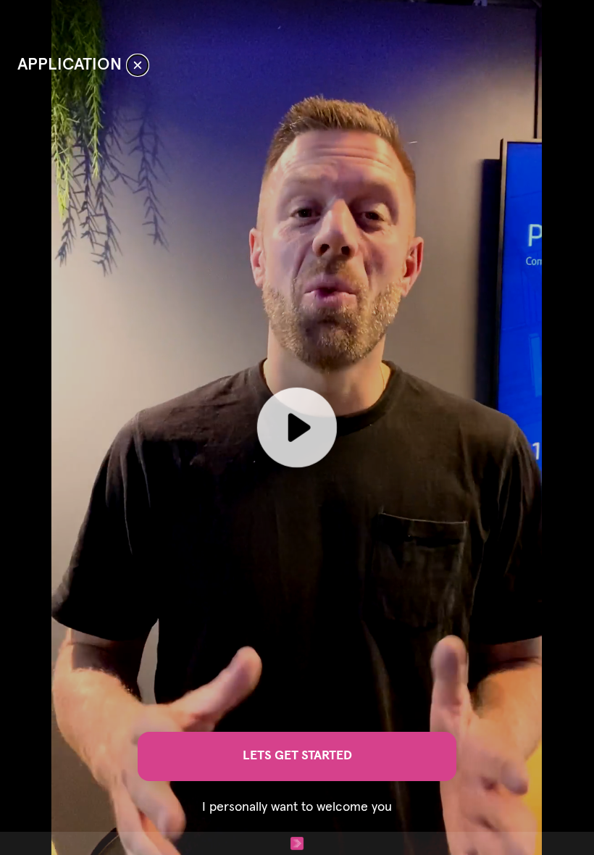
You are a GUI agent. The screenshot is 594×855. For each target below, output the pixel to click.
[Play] (297, 427)
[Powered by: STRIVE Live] (297, 843)
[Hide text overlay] (137, 65)
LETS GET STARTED (297, 755)
